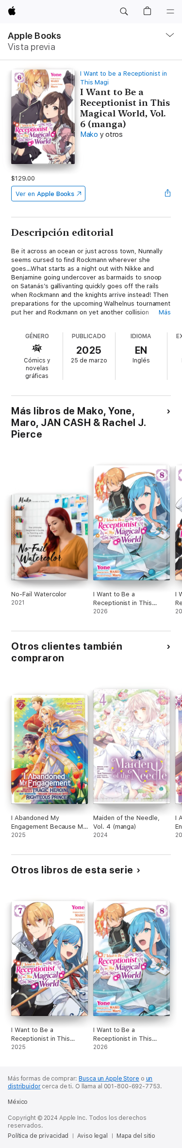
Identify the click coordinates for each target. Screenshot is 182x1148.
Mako (89, 134)
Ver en (45, 193)
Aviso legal (92, 1135)
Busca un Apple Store (109, 1078)
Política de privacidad (38, 1135)
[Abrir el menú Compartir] (168, 193)
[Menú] (170, 11)
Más (165, 312)
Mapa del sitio (135, 1135)
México (18, 1102)
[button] (123, 11)
